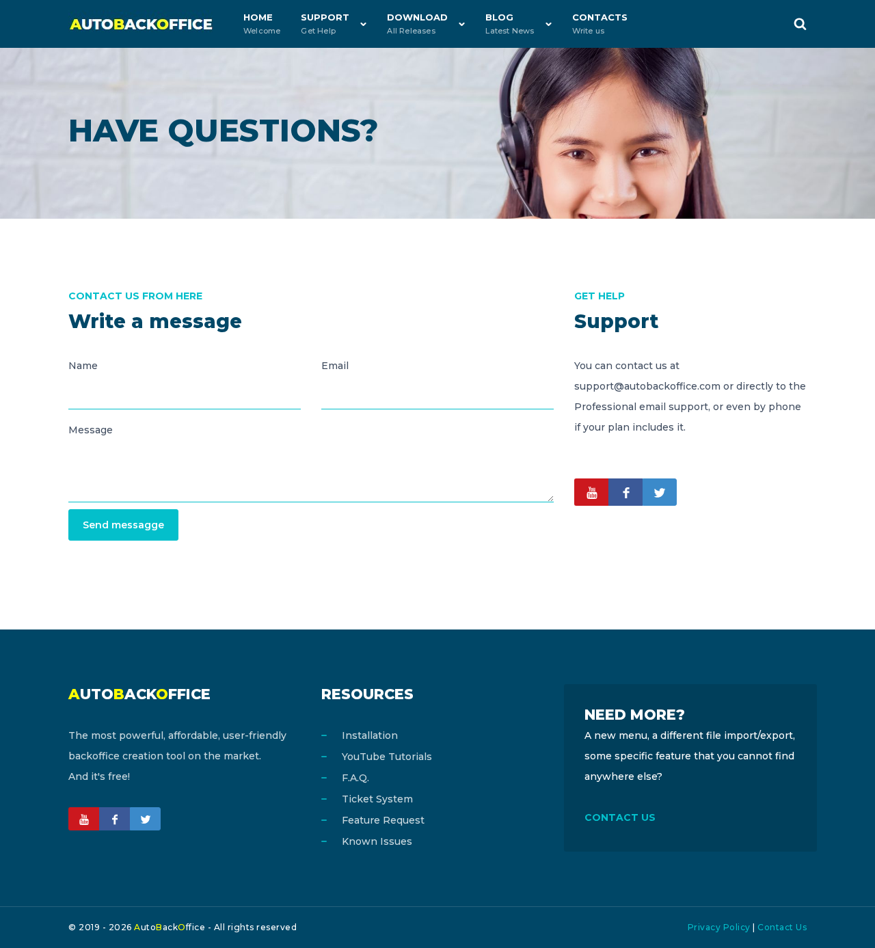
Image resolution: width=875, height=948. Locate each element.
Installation (370, 735)
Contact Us (782, 927)
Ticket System (377, 799)
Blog (509, 24)
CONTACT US (620, 817)
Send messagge (123, 525)
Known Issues (377, 841)
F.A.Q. (355, 778)
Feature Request (383, 820)
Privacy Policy (719, 927)
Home (261, 24)
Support (325, 24)
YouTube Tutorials (387, 756)
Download (417, 24)
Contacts (600, 24)
